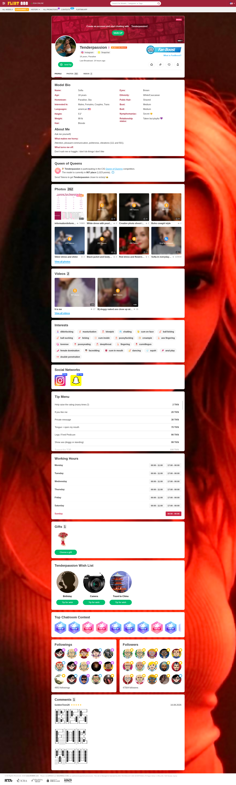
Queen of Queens (114, 169)
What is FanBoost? (172, 55)
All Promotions (50, 10)
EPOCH (51, 776)
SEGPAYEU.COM (63, 776)
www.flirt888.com (32, 776)
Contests (65, 10)
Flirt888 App (81, 10)
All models (7, 10)
